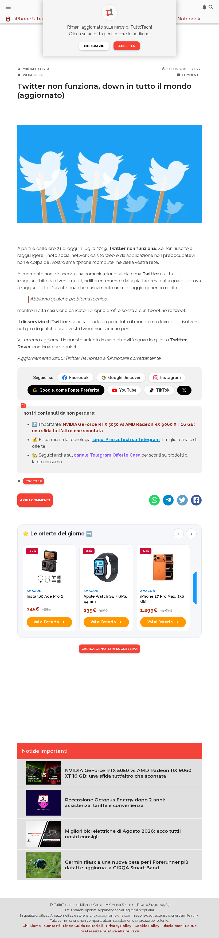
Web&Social (34, 75)
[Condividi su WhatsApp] (154, 500)
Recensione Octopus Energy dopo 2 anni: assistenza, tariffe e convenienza (115, 802)
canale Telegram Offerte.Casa (107, 455)
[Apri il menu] (8, 7)
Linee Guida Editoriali (83, 926)
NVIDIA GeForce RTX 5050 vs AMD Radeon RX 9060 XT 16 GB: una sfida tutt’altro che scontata (128, 773)
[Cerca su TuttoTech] (211, 7)
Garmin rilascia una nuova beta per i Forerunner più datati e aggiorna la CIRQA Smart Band (126, 864)
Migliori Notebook (180, 19)
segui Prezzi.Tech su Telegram (126, 439)
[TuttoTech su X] (184, 390)
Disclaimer (172, 926)
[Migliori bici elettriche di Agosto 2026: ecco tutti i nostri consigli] (43, 833)
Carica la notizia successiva (109, 649)
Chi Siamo (31, 926)
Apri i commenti (35, 500)
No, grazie (94, 46)
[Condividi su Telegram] (168, 500)
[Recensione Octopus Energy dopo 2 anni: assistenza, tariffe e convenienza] (43, 802)
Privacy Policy (118, 926)
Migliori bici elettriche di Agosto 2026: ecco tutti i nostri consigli (123, 833)
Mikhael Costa (36, 69)
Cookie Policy (146, 926)
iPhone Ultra (29, 19)
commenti (191, 75)
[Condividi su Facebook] (196, 500)
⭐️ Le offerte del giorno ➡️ (57, 533)
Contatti (52, 926)
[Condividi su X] (182, 500)
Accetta (126, 46)
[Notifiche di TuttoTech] (204, 7)
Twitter (34, 481)
